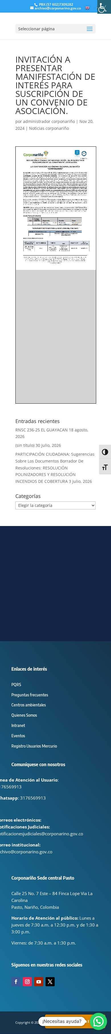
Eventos (18, 735)
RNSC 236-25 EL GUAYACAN (41, 430)
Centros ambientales (28, 704)
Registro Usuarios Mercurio (34, 746)
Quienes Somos (24, 715)
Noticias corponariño (49, 128)
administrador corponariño (49, 121)
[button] (98, 1021)
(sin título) (24, 445)
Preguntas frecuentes (29, 694)
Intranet (18, 725)
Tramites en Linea (75, 1021)
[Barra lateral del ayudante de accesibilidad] (104, 7)
